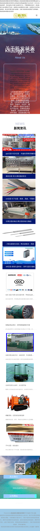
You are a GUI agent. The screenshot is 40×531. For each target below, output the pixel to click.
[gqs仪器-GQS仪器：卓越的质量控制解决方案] (18, 142)
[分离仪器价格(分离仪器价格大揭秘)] (18, 210)
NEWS (20, 123)
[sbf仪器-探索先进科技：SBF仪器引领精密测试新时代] (18, 255)
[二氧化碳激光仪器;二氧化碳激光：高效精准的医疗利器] (18, 232)
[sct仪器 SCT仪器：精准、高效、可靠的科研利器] (18, 187)
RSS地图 (27, 513)
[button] (37, 26)
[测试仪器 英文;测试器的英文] (18, 165)
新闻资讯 (20, 128)
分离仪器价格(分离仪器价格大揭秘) (18, 221)
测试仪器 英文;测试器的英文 (16, 176)
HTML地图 (33, 513)
